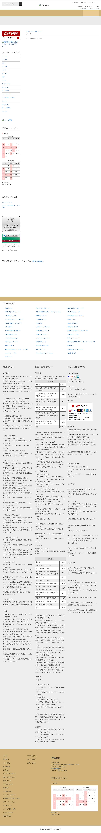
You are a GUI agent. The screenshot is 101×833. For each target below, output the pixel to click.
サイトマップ (7, 805)
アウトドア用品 (82, 28)
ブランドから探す (42, 13)
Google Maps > (56, 768)
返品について (7, 780)
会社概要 (96, 6)
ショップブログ (91, 13)
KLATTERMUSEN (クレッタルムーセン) (24, 20)
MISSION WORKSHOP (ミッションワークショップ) (58, 20)
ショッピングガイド (94, 8)
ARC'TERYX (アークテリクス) (6, 20)
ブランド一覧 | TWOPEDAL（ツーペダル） (11, 206)
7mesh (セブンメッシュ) (76, 20)
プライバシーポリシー (10, 802)
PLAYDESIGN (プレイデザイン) (41, 20)
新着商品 (6, 759)
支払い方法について (9, 773)
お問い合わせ (88, 6)
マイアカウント (32, 756)
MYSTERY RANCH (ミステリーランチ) (50, 20)
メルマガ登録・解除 (9, 809)
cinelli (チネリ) (93, 20)
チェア (40, 31)
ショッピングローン (7, 202)
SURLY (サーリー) (84, 20)
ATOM (9, 816)
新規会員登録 (75, 2)
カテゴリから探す (26, 13)
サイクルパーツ (11, 25)
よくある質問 (83, 8)
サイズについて (8, 784)
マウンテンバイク (82, 25)
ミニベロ (32, 28)
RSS (4, 816)
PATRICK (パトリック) (67, 20)
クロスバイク (57, 25)
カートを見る (31, 759)
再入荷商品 (6, 766)
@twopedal (38, 261)
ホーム (27, 31)
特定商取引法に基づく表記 (11, 798)
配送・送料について (9, 777)
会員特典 (83, 2)
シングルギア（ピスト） (13, 28)
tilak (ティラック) (15, 20)
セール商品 (6, 763)
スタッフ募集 (79, 6)
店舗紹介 (75, 13)
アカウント (91, 2)
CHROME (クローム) (32, 20)
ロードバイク (34, 25)
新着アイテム (10, 13)
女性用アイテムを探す (58, 13)
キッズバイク (57, 28)
